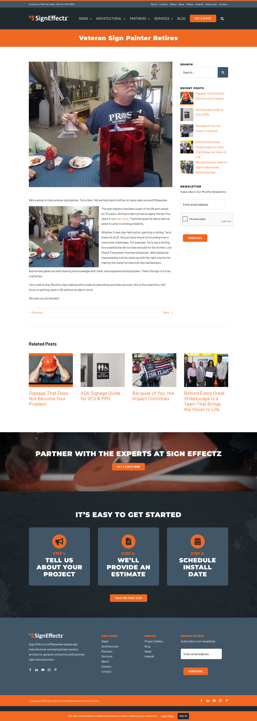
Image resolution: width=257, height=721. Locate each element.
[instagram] (49, 669)
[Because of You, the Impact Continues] (154, 370)
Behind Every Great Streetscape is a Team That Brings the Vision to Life (204, 401)
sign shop (122, 218)
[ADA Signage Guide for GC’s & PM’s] (103, 370)
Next (166, 312)
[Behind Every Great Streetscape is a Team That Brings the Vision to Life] (206, 370)
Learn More (167, 716)
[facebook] (30, 669)
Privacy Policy (92, 701)
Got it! (183, 716)
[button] (222, 18)
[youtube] (42, 669)
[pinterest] (55, 669)
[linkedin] (36, 669)
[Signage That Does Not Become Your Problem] (51, 370)
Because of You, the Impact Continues (153, 395)
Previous (37, 312)
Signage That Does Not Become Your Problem (48, 398)
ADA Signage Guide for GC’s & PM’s (100, 395)
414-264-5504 (67, 4)
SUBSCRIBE (195, 238)
